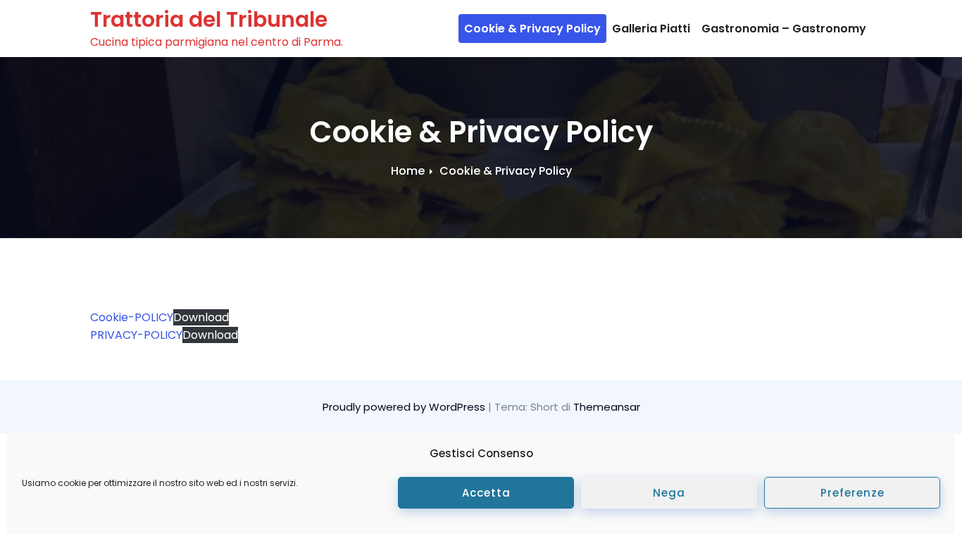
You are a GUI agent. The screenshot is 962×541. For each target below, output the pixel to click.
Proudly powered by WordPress (405, 406)
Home (408, 171)
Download (201, 317)
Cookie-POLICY (131, 317)
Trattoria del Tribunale (208, 19)
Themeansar (606, 406)
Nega (669, 492)
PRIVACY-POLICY (136, 335)
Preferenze (852, 492)
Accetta (486, 492)
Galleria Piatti (651, 28)
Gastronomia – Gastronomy (783, 28)
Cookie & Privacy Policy (532, 28)
